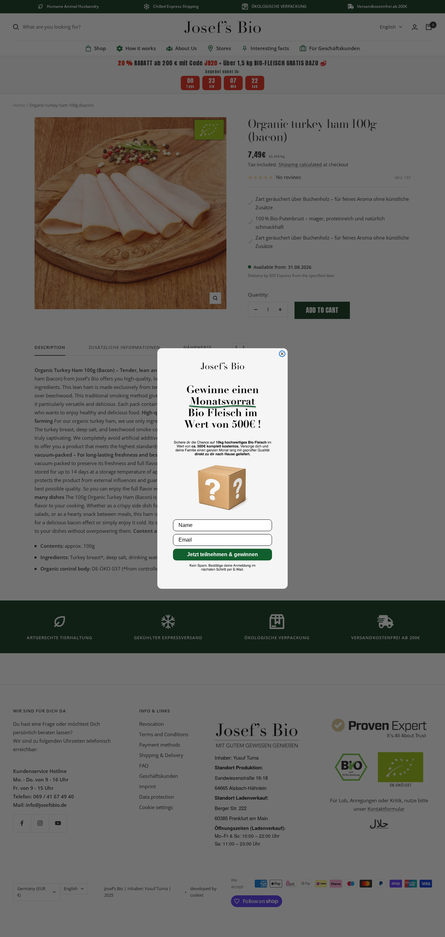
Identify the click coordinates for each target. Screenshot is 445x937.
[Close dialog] (282, 354)
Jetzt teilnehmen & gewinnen (222, 554)
